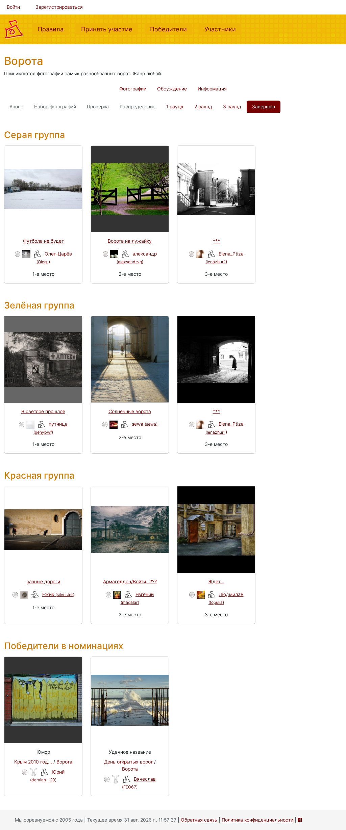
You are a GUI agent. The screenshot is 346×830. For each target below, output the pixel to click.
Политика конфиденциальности (257, 820)
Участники (222, 29)
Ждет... (216, 581)
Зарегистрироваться (59, 7)
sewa (144, 424)
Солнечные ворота (129, 411)
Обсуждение (172, 88)
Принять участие (109, 29)
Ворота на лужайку (130, 241)
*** (216, 241)
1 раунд (174, 106)
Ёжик (58, 594)
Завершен (263, 106)
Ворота (64, 762)
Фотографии (132, 88)
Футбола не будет (43, 241)
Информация (212, 88)
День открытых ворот (129, 762)
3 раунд (232, 106)
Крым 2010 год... (33, 762)
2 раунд (203, 106)
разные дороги (43, 581)
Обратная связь (199, 820)
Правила (53, 29)
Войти (13, 7)
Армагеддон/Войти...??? (130, 581)
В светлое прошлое (43, 411)
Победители (171, 29)
